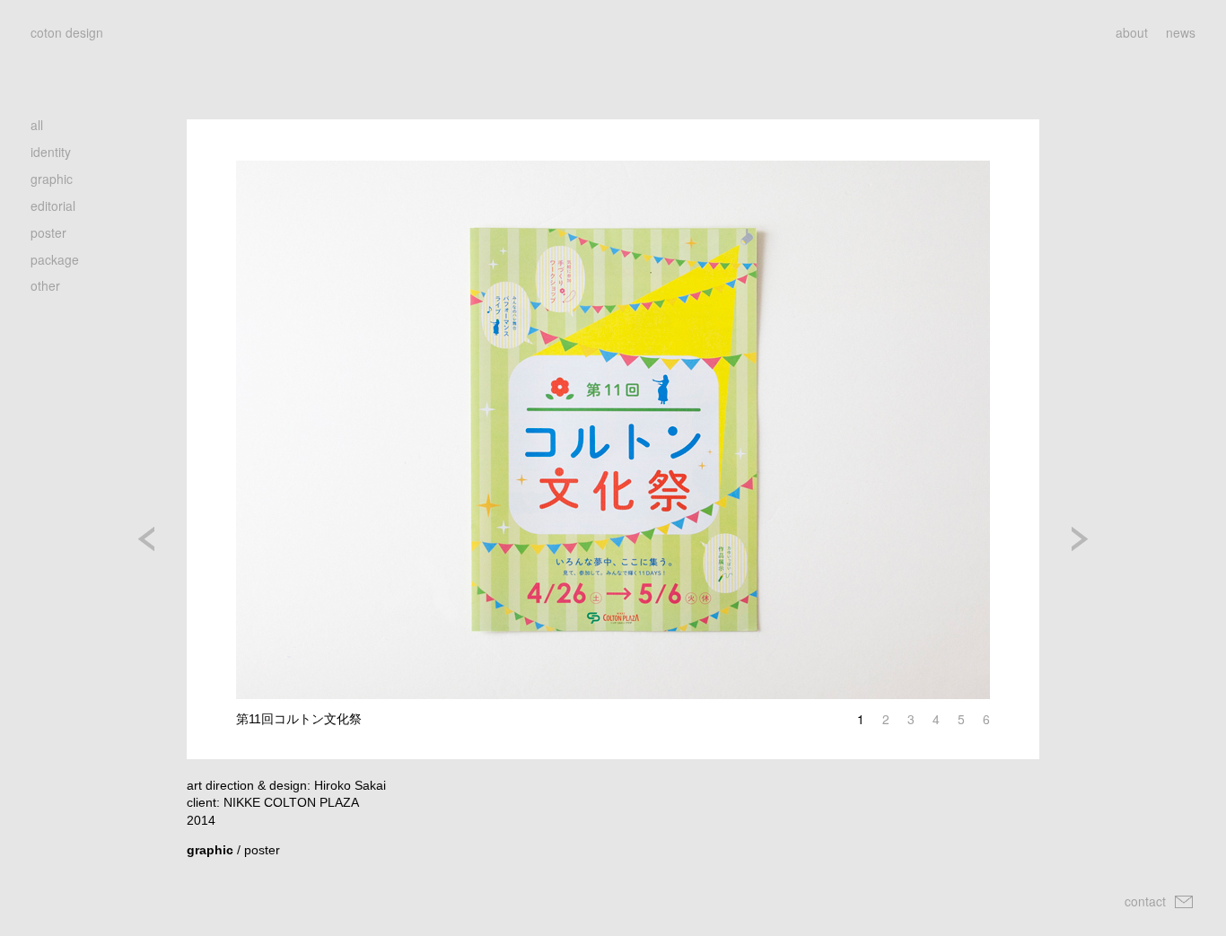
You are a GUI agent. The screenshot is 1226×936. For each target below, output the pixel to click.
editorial (53, 205)
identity (51, 152)
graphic (52, 179)
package (55, 259)
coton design (67, 32)
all (37, 125)
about (1132, 32)
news (1180, 32)
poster (48, 232)
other (45, 285)
